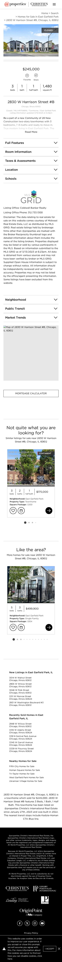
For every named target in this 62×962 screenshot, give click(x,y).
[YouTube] (42, 925)
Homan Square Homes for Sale (24, 770)
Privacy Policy (31, 933)
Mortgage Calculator (31, 393)
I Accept (49, 949)
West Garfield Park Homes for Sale (26, 777)
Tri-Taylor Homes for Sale (21, 774)
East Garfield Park (48, 110)
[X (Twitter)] (27, 925)
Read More (31, 132)
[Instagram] (34, 925)
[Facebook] (19, 925)
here (10, 959)
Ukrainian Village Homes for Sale (25, 781)
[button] (31, 353)
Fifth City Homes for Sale (21, 766)
